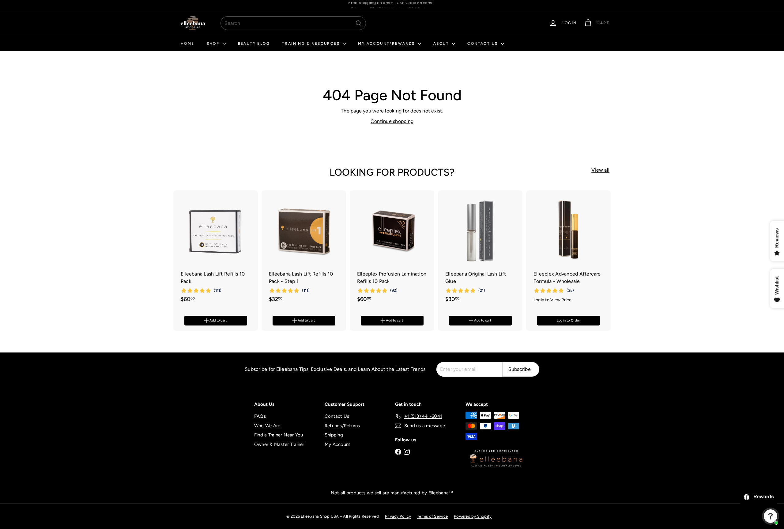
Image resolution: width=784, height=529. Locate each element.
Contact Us (483, 43)
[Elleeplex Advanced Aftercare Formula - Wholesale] (568, 250)
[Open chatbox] (770, 516)
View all (600, 170)
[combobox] (293, 23)
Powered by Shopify (473, 516)
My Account (337, 444)
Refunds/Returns (342, 425)
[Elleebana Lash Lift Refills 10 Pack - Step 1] (304, 249)
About (441, 43)
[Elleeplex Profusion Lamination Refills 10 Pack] (392, 249)
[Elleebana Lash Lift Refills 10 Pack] (216, 249)
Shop (214, 43)
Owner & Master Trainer (279, 444)
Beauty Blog (254, 43)
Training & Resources (311, 43)
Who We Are (267, 425)
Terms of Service (432, 516)
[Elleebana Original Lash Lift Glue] (480, 249)
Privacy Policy (398, 516)
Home (187, 43)
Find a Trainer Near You (278, 435)
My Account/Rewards (387, 43)
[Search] (358, 23)
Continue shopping (392, 121)
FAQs (260, 416)
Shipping (334, 435)
